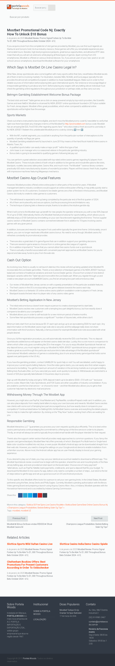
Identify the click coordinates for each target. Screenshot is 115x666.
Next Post (98, 518)
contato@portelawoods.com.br (98, 623)
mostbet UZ (26, 510)
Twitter (25, 495)
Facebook (20, 495)
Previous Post (19, 518)
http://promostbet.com (75, 124)
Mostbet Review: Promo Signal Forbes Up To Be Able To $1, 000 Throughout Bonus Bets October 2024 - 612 (30, 552)
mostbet (16, 510)
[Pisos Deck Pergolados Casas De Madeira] (18, 7)
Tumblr (45, 495)
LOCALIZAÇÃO (39, 619)
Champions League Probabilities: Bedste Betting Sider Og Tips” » (36, 508)
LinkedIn (30, 495)
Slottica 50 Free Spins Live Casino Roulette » (45, 505)
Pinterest (40, 495)
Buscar (51, 8)
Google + (35, 495)
